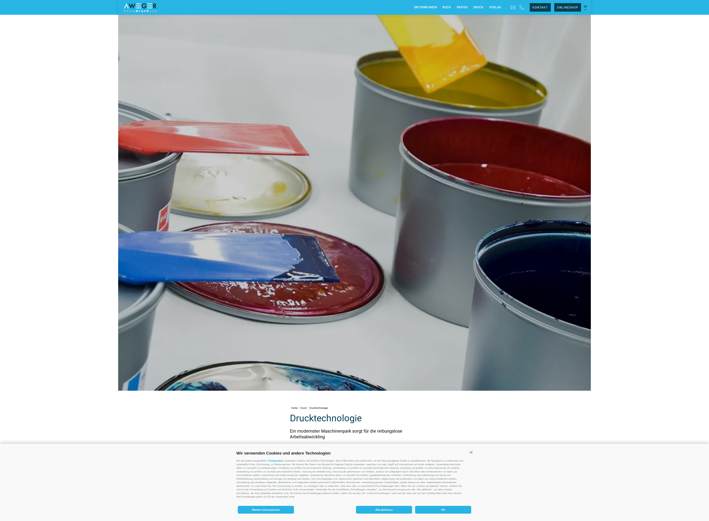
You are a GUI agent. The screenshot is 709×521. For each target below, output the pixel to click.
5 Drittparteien (275, 460)
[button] (471, 452)
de (585, 6)
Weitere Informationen (266, 509)
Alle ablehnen (384, 509)
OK (443, 509)
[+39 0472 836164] (522, 7)
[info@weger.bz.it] (513, 7)
